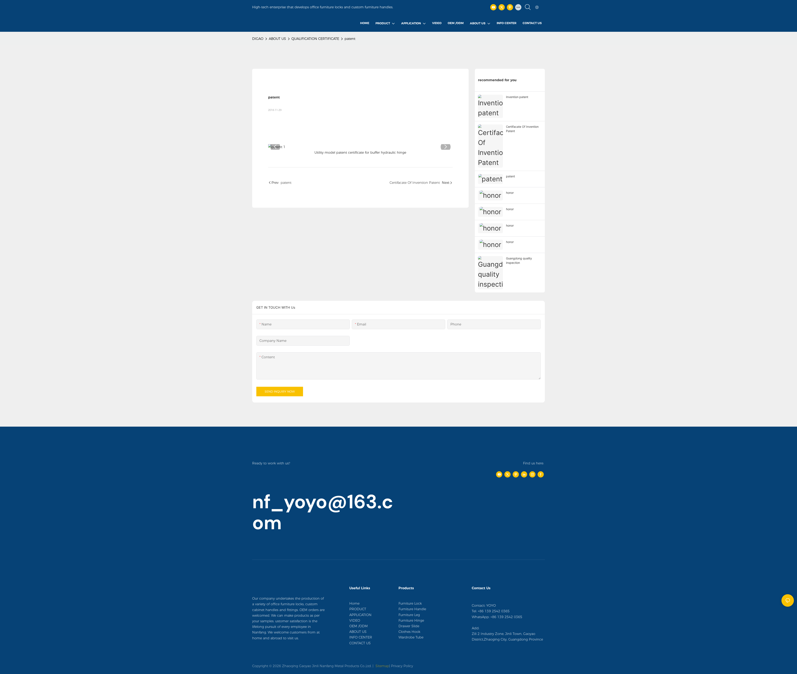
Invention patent (517, 97)
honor (510, 192)
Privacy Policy (402, 666)
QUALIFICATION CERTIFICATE (315, 39)
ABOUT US (277, 39)
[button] (275, 147)
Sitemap (381, 666)
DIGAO (257, 39)
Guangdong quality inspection (519, 260)
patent (350, 39)
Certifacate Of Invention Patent (522, 129)
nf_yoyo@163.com (322, 512)
